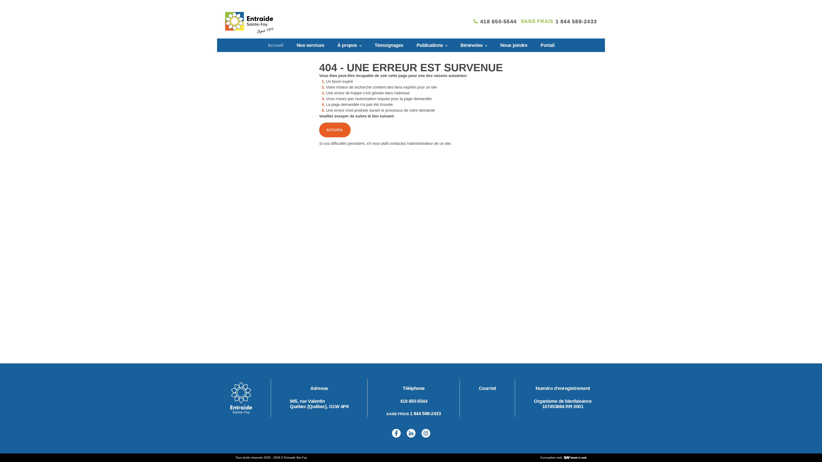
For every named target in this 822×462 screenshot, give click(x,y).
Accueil (275, 45)
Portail (547, 45)
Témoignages (389, 45)
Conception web (551, 457)
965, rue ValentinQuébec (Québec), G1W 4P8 (319, 403)
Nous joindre (513, 45)
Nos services (310, 45)
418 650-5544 (413, 401)
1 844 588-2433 (425, 413)
